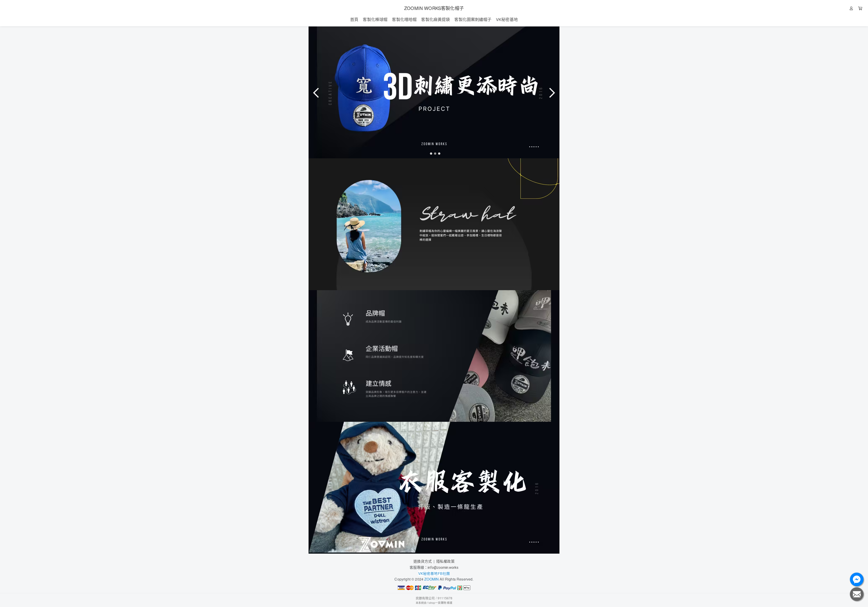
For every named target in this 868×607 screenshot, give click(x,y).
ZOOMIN (431, 579)
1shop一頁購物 (436, 603)
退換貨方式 (422, 561)
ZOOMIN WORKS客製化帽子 (434, 8)
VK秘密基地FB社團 (434, 573)
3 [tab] (438, 153)
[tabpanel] (434, 92)
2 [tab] (434, 153)
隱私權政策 (445, 561)
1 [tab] (430, 153)
